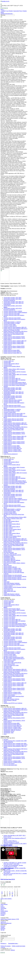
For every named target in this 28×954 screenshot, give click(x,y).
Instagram (3, 928)
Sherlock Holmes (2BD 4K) (10, 567)
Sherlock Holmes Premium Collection (12, 577)
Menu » (2, 9)
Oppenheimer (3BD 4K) (9, 559)
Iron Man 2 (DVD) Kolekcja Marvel (12, 529)
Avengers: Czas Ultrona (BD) (11, 381)
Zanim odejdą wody (8, 590)
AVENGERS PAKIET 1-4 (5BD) (12, 323)
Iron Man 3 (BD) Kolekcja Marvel (12, 533)
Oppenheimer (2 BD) (9, 556)
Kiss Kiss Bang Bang (9, 552)
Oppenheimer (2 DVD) (9, 557)
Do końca (6, 739)
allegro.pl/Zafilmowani (6, 923)
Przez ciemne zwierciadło (10, 561)
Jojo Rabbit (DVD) (8, 668)
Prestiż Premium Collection (10, 700)
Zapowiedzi (16, 11)
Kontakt (2, 915)
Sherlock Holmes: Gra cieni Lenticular (13, 575)
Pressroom (3, 913)
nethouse (13, 950)
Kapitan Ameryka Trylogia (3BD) (12, 350)
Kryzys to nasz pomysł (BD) (10, 765)
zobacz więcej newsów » (6, 845)
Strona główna (4, 904)
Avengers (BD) (7, 362)
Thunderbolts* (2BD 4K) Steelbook (12, 730)
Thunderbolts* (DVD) (9, 731)
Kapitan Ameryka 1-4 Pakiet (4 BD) (12, 449)
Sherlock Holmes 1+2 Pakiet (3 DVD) (13, 569)
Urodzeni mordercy (8, 585)
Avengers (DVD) (8, 365)
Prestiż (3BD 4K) (8, 697)
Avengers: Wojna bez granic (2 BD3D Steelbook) (15, 312)
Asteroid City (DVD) (9, 600)
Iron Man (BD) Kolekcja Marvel (11, 521)
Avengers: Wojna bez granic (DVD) (12, 317)
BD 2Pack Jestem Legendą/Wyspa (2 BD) (14, 657)
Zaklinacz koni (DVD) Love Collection (13, 703)
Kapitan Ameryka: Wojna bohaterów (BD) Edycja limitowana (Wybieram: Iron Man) (15, 329)
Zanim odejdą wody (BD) (10, 591)
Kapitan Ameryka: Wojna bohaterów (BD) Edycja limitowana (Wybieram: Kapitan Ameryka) (15, 332)
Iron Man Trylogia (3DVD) (10, 537)
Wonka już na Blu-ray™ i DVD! (11, 842)
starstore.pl (3, 921)
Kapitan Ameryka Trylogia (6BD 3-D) (13, 353)
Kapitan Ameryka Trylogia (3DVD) (12, 351)
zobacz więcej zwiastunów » (7, 868)
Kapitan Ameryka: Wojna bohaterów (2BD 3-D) (15, 327)
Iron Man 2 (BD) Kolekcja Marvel (12, 526)
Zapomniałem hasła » (13, 943)
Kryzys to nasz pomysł (9, 763)
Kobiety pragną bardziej (9, 695)
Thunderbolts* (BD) (9, 732)
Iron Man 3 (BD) (8, 532)
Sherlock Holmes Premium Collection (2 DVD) (15, 579)
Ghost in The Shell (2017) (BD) (11, 665)
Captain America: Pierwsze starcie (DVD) (13, 419)
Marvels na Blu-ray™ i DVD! (11, 846)
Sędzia (5, 580)
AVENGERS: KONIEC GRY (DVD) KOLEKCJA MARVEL (13, 309)
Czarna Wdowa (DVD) (9, 664)
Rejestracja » (4, 943)
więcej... (6, 307)
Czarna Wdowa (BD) (9, 661)
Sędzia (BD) (6, 581)
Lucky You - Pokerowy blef (10, 553)
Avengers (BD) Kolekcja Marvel (11, 363)
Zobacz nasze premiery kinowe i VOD (10, 919)
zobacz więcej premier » (6, 898)
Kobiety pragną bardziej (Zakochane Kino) (14, 696)
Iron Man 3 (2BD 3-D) (9, 530)
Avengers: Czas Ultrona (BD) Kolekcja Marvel (15, 382)
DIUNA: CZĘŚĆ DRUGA (10, 840)
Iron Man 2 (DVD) (8, 528)
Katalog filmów (4, 911)
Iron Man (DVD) (8, 522)
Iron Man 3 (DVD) (8, 534)
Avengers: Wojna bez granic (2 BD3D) (13, 311)
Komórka (6, 452)
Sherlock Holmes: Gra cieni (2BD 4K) (13, 571)
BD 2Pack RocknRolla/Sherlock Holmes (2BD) (15, 517)
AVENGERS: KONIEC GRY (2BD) (12, 297)
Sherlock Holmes (8, 565)
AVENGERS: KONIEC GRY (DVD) (13, 305)
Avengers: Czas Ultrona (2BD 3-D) (12, 378)
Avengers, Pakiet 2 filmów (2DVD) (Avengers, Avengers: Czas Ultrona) (15, 372)
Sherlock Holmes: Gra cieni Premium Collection (15, 576)
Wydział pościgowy (8, 588)
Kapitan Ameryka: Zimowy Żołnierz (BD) (14, 342)
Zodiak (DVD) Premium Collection (12, 595)
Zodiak (5, 592)
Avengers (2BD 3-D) (9, 361)
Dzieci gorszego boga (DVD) (8, 879)
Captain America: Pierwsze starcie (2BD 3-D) (14, 413)
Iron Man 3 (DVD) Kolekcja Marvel (12, 536)
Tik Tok (2, 930)
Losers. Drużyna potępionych (11, 454)
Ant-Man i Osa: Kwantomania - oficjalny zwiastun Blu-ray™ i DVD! (13, 866)
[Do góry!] (5, 1)
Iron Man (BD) (7, 520)
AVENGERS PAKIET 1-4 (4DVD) (12, 322)
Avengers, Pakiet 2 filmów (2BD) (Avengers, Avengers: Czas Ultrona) (14, 369)
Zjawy (5, 734)
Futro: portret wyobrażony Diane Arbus (13, 518)
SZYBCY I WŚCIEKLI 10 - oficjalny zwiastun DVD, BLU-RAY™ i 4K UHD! (15, 863)
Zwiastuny (3, 912)
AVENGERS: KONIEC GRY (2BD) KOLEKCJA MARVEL (12, 299)
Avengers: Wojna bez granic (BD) (12, 313)
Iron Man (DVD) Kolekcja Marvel (12, 524)
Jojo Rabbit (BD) (8, 666)
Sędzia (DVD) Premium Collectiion (12, 584)
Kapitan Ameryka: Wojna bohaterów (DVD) (14, 336)
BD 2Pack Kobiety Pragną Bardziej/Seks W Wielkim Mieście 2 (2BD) (14, 659)
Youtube (3, 927)
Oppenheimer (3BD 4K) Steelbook (12, 560)
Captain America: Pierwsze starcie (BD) (13, 414)
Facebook (3, 925)
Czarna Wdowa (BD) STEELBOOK (12, 662)
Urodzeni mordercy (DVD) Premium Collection (15, 587)
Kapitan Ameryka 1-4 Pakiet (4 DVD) (13, 451)
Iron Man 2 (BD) (8, 525)
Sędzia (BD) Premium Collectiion (11, 583)
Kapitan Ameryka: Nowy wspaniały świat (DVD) (15, 744)
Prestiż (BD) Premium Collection (11, 699)
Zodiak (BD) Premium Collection (11, 594)
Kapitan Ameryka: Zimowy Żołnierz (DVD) (14, 346)
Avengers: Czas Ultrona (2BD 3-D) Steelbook (14, 379)
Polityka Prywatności (6, 946)
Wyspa (5, 701)
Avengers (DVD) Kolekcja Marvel (12, 366)
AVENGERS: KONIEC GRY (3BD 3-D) (14, 301)
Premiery (11, 11)
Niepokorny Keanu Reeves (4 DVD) (12, 555)
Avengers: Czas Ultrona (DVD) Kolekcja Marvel (15, 383)
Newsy (21, 11)
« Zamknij (3, 11)
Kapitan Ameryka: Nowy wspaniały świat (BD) (15, 743)
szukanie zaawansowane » (7, 13)
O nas (7, 11)
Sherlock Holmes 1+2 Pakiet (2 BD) (12, 568)
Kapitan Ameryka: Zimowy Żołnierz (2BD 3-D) (15, 340)
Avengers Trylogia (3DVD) (10, 326)
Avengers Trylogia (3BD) (10, 324)
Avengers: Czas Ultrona (9, 377)
